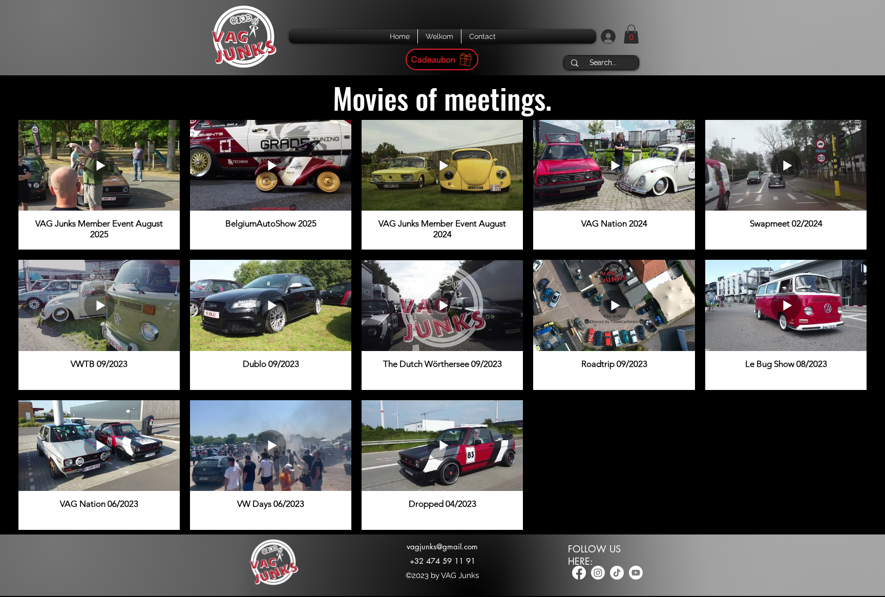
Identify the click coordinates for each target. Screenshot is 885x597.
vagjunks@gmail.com (442, 546)
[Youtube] (636, 573)
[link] (631, 34)
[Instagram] (598, 573)
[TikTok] (617, 573)
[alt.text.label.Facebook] (579, 573)
